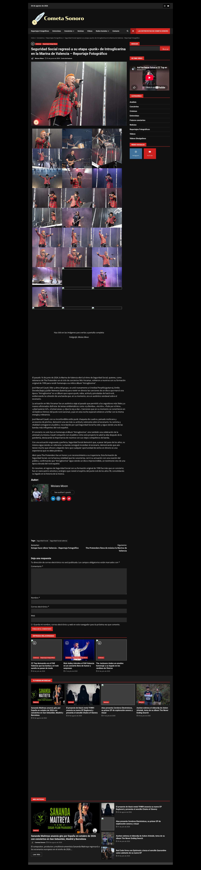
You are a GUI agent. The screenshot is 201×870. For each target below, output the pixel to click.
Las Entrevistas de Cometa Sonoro (153, 31)
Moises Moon (39, 58)
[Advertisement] (79, 356)
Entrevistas (56, 31)
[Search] (127, 31)
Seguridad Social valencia (58, 541)
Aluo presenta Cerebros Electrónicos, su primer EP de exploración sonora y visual (118, 694)
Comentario (37, 566)
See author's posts (62, 492)
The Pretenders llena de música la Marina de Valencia (106, 548)
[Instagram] (164, 6)
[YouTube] (168, 6)
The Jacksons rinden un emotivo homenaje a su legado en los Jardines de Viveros (111, 649)
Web (33, 615)
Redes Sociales (101, 31)
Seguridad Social (42, 541)
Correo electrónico (40, 606)
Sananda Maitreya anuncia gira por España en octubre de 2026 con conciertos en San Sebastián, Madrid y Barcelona (47, 694)
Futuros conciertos (137, 120)
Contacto (115, 31)
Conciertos (68, 31)
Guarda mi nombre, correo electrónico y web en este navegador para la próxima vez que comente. (77, 624)
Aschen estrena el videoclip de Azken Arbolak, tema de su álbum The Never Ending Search (153, 694)
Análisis (133, 102)
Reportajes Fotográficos (40, 31)
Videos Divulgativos (138, 138)
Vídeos (89, 31)
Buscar (134, 44)
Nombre (35, 597)
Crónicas (38, 44)
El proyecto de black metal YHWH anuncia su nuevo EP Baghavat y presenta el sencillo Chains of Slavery (83, 694)
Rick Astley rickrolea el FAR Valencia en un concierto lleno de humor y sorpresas (79, 649)
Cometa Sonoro (40, 842)
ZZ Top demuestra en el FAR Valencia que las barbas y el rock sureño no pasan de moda (46, 649)
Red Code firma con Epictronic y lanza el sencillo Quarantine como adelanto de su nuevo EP (107, 853)
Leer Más (36, 854)
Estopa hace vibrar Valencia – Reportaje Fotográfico (55, 546)
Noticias (81, 31)
